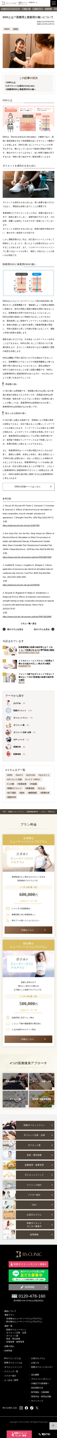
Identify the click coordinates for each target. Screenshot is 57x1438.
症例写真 (48, 9)
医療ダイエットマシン (16, 1329)
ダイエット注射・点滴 (16, 1333)
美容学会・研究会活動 (41, 1396)
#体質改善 (21, 784)
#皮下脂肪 (11, 793)
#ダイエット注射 (14, 779)
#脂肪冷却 (11, 797)
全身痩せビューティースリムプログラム (24, 1318)
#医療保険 (29, 788)
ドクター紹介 (10, 1376)
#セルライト (44, 775)
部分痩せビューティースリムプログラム (24, 1321)
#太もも (41, 788)
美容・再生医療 (13, 1339)
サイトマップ (37, 1401)
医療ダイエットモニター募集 (20, 1434)
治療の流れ (9, 1346)
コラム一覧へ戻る (28, 623)
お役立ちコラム (38, 1358)
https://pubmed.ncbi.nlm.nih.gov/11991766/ (21, 525)
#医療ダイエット (14, 788)
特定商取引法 (37, 1388)
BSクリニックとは (12, 1358)
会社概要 (35, 1375)
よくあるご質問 (11, 1380)
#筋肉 (15, 29)
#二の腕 (10, 784)
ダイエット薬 (12, 1336)
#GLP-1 (19, 775)
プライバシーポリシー (41, 1379)
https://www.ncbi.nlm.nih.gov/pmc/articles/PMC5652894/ (27, 616)
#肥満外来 (44, 793)
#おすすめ (30, 775)
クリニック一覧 (11, 1371)
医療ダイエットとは (13, 1362)
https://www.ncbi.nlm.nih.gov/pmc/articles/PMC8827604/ (27, 557)
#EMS (7, 29)
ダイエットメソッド (13, 1367)
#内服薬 (33, 784)
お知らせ (35, 1362)
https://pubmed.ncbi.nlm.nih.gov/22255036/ (21, 585)
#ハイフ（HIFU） (33, 779)
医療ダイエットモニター (42, 1367)
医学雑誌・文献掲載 (40, 1392)
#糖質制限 (32, 793)
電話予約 (46, 1434)
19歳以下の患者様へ (40, 1383)
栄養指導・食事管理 (15, 1342)
